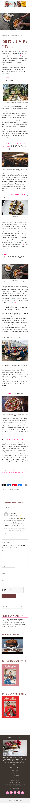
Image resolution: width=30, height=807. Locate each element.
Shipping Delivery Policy (15, 785)
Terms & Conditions (15, 782)
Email (4, 573)
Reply (6, 533)
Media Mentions (15, 774)
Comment (5, 550)
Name (4, 566)
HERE (22, 244)
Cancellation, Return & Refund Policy (15, 784)
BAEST (8, 254)
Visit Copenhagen (17, 55)
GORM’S (8, 394)
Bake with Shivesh (15, 4)
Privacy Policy (15, 780)
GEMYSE (8, 77)
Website (4, 580)
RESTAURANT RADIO (15, 194)
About (15, 779)
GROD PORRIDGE (13, 439)
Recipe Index (15, 770)
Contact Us (15, 777)
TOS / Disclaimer (15, 775)
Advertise (15, 772)
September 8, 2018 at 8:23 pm (15, 515)
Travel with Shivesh (17, 35)
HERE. (15, 302)
